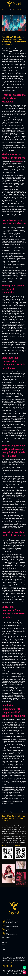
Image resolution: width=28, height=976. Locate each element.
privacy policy (9, 962)
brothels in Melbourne (16, 161)
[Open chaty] (24, 972)
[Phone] (24, 967)
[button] (3, 10)
